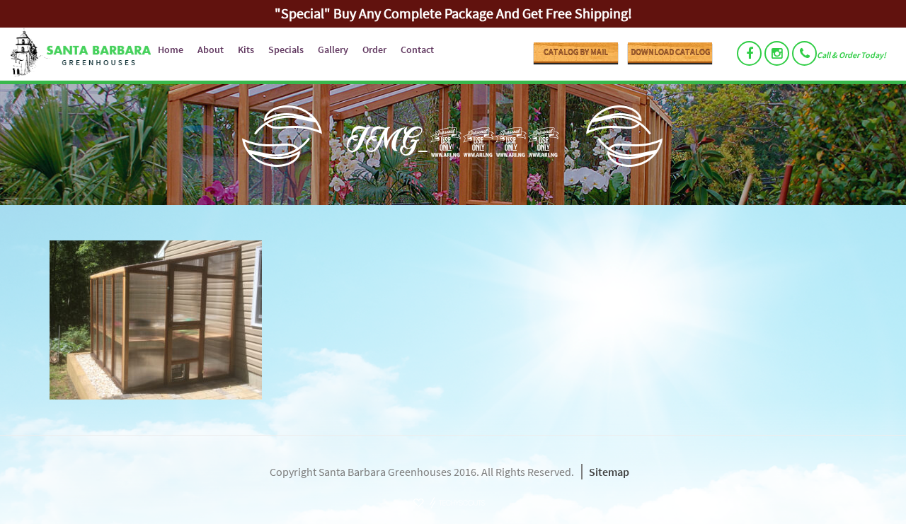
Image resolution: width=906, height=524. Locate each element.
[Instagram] (776, 53)
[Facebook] (749, 53)
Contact (417, 49)
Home (170, 49)
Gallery (333, 49)
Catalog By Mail (576, 52)
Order (374, 49)
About (210, 49)
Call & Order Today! (851, 55)
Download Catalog (670, 52)
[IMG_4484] (453, 320)
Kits (246, 49)
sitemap (609, 472)
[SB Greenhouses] (75, 54)
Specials (286, 49)
